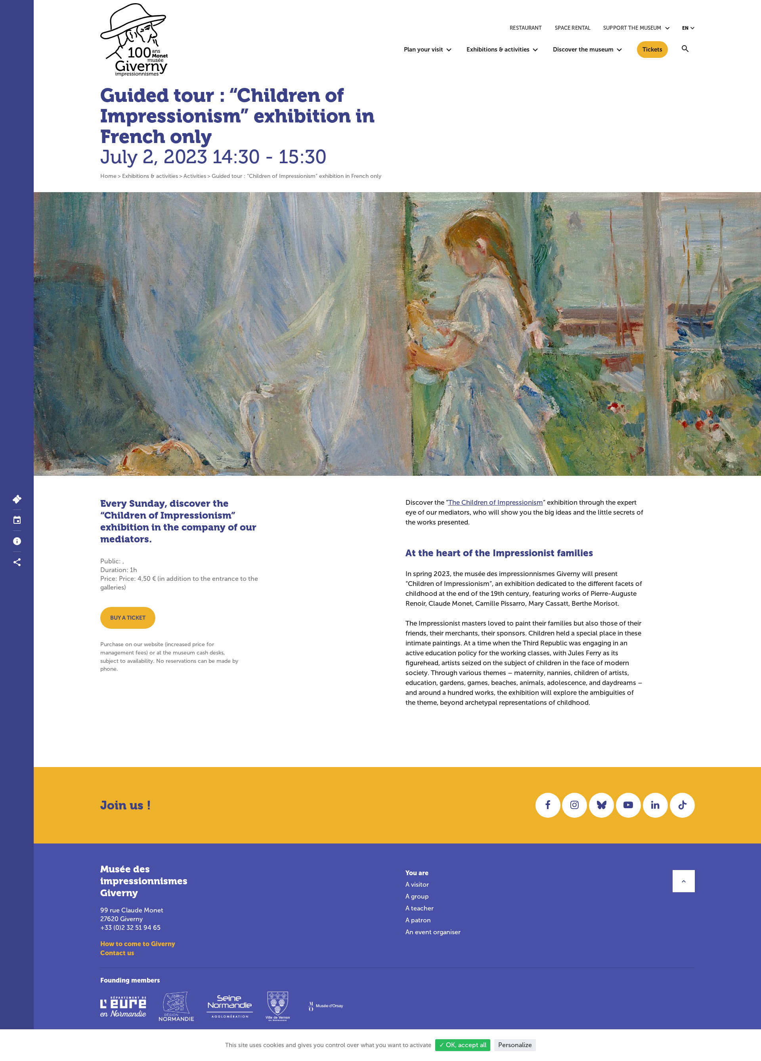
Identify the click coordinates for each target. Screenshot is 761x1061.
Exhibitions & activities (150, 176)
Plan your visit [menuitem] (423, 49)
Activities (195, 176)
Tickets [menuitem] (652, 49)
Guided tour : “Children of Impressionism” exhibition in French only (296, 176)
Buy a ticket (127, 617)
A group (417, 896)
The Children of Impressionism (495, 502)
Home (108, 176)
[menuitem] (685, 49)
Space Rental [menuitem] (573, 28)
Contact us (117, 952)
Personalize (515, 1045)
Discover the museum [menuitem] (583, 49)
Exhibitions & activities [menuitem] (498, 49)
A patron (418, 920)
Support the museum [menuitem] (632, 28)
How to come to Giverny (137, 943)
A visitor (417, 884)
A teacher (419, 908)
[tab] (17, 520)
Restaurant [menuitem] (526, 28)
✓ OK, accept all (462, 1045)
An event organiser (433, 932)
